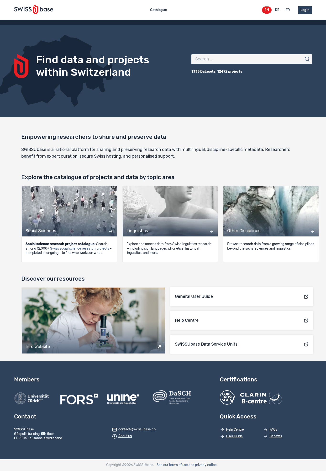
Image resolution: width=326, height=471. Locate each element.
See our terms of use (172, 465)
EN (266, 10)
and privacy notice (203, 465)
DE (277, 10)
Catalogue (158, 10)
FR (288, 10)
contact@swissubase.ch (137, 429)
